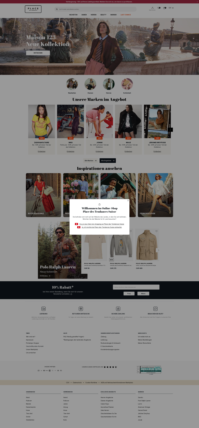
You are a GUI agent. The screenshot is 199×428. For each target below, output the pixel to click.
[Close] (128, 200)
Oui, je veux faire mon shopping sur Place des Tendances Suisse (101, 224)
